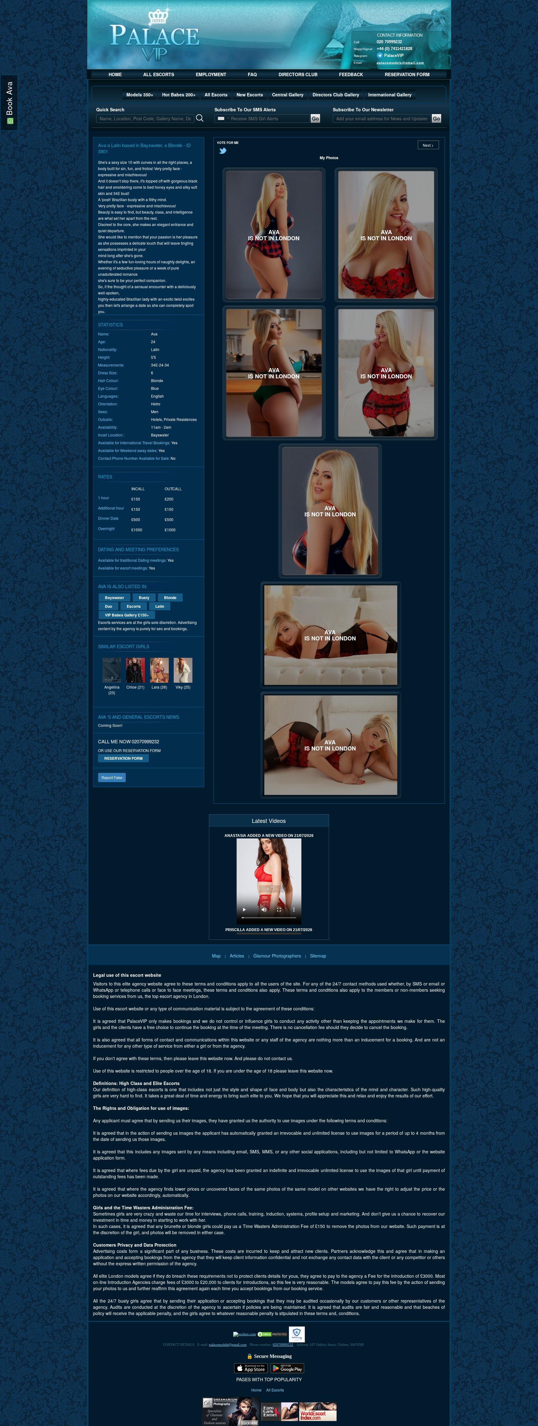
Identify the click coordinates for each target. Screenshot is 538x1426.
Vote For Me (228, 143)
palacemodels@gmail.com (400, 62)
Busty (144, 597)
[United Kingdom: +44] (221, 118)
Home (256, 1389)
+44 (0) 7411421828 (394, 48)
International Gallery (390, 94)
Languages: (108, 396)
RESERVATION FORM (407, 74)
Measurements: (111, 364)
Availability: (107, 427)
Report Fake (111, 777)
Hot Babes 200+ (179, 94)
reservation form (123, 758)
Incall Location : (111, 434)
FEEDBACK (351, 74)
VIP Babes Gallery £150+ (127, 615)
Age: (102, 341)
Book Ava (8, 99)
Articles (237, 956)
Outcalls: (105, 419)
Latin (159, 606)
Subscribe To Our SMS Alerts (245, 109)
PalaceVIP (394, 55)
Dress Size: (107, 372)
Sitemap (318, 956)
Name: (103, 333)
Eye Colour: (108, 388)
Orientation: (108, 403)
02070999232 (283, 1344)
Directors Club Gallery (336, 94)
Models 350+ (139, 94)
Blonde (170, 597)
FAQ (252, 74)
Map (216, 956)
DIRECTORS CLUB (298, 74)
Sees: (103, 411)
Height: (104, 357)
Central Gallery (288, 94)
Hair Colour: (108, 380)
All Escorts (216, 94)
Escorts (134, 606)
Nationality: (107, 349)
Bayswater (114, 597)
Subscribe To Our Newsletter (363, 109)
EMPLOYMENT (211, 74)
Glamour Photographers (277, 956)
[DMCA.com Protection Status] (272, 1334)
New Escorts (250, 94)
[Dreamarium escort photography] (230, 1411)
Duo (108, 606)
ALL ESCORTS (158, 74)
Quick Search (110, 109)
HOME (115, 74)
